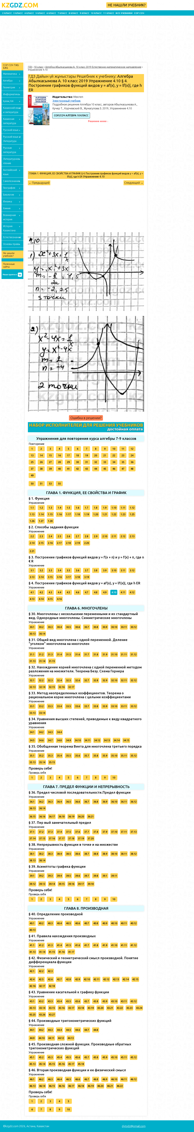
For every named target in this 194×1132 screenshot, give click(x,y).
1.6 (77, 507)
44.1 (32, 1030)
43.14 (42, 1008)
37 (32, 468)
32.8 (95, 680)
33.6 (77, 706)
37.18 (71, 838)
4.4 (59, 592)
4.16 (59, 599)
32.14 (42, 687)
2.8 (86, 536)
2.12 (123, 536)
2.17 (59, 543)
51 (41, 483)
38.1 (32, 853)
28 (59, 462)
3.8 (95, 570)
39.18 (91, 884)
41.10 (114, 945)
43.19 (91, 1008)
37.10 (114, 831)
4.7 (86, 592)
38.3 (50, 853)
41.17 (71, 952)
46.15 (52, 1086)
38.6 (77, 853)
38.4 (59, 853)
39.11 (114, 875)
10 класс (96, 13)
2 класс (7, 13)
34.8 (59, 740)
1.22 (114, 514)
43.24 (139, 1008)
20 (95, 455)
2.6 (68, 536)
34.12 (97, 740)
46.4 (59, 1079)
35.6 (77, 755)
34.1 (32, 732)
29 (68, 462)
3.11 (123, 570)
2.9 (95, 536)
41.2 (41, 945)
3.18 (77, 577)
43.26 (42, 1014)
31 (86, 462)
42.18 (52, 986)
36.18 (62, 816)
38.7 (86, 853)
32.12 (133, 680)
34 (113, 462)
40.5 (68, 923)
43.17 (71, 1008)
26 (41, 462)
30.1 (32, 627)
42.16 (32, 986)
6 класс (51, 13)
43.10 (114, 1001)
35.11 (124, 755)
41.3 (50, 945)
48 (132, 468)
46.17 (71, 1086)
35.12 (133, 755)
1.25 (132, 514)
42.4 (32, 979)
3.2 (41, 570)
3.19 (86, 577)
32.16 (62, 687)
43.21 (110, 1008)
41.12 (133, 945)
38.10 (114, 853)
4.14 (41, 599)
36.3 (50, 801)
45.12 (133, 1057)
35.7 (86, 755)
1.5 (68, 507)
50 (32, 483)
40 (59, 468)
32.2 (41, 680)
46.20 (100, 1086)
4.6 (77, 592)
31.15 (52, 661)
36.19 (71, 816)
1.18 (77, 514)
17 (68, 455)
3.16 (59, 577)
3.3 (50, 570)
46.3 (50, 1079)
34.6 (41, 740)
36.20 (81, 816)
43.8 (95, 1001)
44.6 (77, 1030)
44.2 (41, 1030)
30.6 (77, 627)
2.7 (77, 536)
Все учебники (124, 13)
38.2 (41, 853)
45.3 (50, 1057)
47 (123, 468)
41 (68, 468)
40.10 (114, 923)
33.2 (41, 706)
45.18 (81, 1064)
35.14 (42, 762)
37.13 (133, 831)
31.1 (32, 654)
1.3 (50, 507)
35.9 (104, 755)
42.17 (42, 986)
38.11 (124, 853)
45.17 (71, 1064)
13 (32, 455)
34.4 (59, 732)
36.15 (32, 816)
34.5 (32, 740)
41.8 (95, 945)
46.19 (91, 1086)
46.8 (95, 1079)
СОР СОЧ (139, 13)
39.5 (68, 875)
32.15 (52, 687)
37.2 (41, 831)
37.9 (104, 831)
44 (95, 468)
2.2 (32, 536)
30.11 (124, 627)
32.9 (104, 680)
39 (50, 468)
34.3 (50, 732)
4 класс (29, 13)
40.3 (50, 923)
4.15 (50, 599)
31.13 (32, 661)
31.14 (42, 661)
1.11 (123, 507)
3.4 (59, 570)
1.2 (41, 507)
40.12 (133, 923)
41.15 (52, 952)
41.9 (104, 945)
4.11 (123, 592)
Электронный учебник (66, 100)
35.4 (59, 755)
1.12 (132, 507)
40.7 (86, 923)
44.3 (50, 1030)
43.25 (32, 1014)
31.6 (77, 654)
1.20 (95, 514)
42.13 (116, 979)
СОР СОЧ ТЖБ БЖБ (11, 66)
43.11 (124, 1001)
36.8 (95, 801)
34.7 (50, 740)
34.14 (117, 740)
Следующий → (133, 182)
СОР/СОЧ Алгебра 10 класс (71, 115)
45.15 (52, 1064)
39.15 (62, 884)
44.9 (32, 1038)
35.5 (68, 755)
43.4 (59, 1001)
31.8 (95, 654)
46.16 (62, 1086)
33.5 (68, 706)
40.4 (59, 923)
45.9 (104, 1057)
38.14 (42, 860)
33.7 (86, 706)
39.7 (86, 875)
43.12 (133, 1001)
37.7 (86, 831)
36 (132, 462)
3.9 (104, 570)
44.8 (95, 1030)
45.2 (41, 1057)
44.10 (41, 1038)
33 (104, 462)
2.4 (50, 536)
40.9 (104, 923)
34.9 (68, 740)
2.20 (86, 543)
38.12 (133, 853)
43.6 (77, 1001)
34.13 (107, 740)
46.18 (81, 1086)
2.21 (32, 551)
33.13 (32, 713)
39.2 (41, 875)
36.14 (42, 808)
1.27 (41, 521)
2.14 (32, 543)
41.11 (124, 945)
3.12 (132, 570)
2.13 (132, 536)
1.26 (32, 521)
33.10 (114, 706)
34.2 (41, 732)
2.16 (50, 543)
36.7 (86, 801)
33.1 (32, 706)
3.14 (41, 577)
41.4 (59, 945)
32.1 (32, 680)
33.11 (124, 706)
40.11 (124, 923)
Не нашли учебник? (127, 5)
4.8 (95, 592)
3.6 (77, 570)
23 (123, 455)
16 (59, 455)
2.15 (41, 543)
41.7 (86, 945)
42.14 (126, 979)
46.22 (120, 1086)
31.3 (50, 654)
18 (77, 455)
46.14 (42, 1086)
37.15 (42, 838)
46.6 (77, 1079)
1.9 (104, 507)
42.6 (50, 979)
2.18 (68, 543)
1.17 (68, 514)
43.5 (68, 1001)
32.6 (77, 680)
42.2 (41, 971)
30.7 (86, 627)
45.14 (42, 1064)
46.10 (114, 1079)
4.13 (32, 599)
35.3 (50, 755)
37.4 (59, 831)
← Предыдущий (39, 182)
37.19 (81, 838)
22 (113, 455)
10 (113, 448)
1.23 (123, 514)
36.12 (133, 801)
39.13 (42, 884)
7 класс (62, 13)
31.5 (68, 654)
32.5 (68, 680)
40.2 (41, 923)
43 (86, 468)
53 (50, 483)
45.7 (86, 1057)
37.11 (124, 831)
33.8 (95, 706)
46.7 (86, 1079)
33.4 (59, 706)
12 (132, 448)
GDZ (20, 5)
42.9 (77, 979)
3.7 (86, 570)
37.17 (62, 838)
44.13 (71, 1038)
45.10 (114, 1057)
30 (77, 462)
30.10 (114, 627)
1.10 (114, 507)
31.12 (133, 654)
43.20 (100, 1008)
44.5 (68, 1030)
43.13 (32, 1008)
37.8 (95, 831)
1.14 (41, 514)
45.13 (32, 1064)
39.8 (95, 875)
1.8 (95, 507)
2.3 (41, 536)
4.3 (50, 592)
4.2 (41, 592)
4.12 (132, 592)
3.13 (32, 577)
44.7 (86, 1030)
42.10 (87, 979)
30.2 (41, 627)
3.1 (32, 570)
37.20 (91, 838)
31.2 (41, 654)
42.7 (59, 979)
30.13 (32, 633)
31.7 (86, 654)
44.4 (59, 1030)
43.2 (41, 1001)
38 (41, 468)
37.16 (52, 838)
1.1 (32, 507)
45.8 (95, 1057)
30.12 (133, 627)
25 (32, 462)
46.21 (110, 1086)
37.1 (32, 831)
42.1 (32, 971)
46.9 (104, 1079)
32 (95, 462)
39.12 (32, 884)
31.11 (124, 654)
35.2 (41, 755)
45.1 (32, 1057)
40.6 (77, 923)
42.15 (135, 979)
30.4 (59, 627)
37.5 (68, 831)
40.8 (95, 923)
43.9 (104, 1001)
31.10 (114, 654)
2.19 (77, 543)
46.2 (41, 1079)
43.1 (32, 1001)
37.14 (32, 838)
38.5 (68, 853)
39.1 (32, 875)
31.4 (59, 654)
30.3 (50, 627)
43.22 (120, 1008)
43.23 (129, 1008)
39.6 (77, 875)
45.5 (68, 1057)
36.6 (77, 801)
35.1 (32, 755)
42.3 (50, 971)
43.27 (52, 1014)
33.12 (133, 706)
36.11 (124, 801)
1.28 (50, 521)
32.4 (59, 680)
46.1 (32, 1079)
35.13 (32, 762)
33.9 (104, 706)
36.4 (59, 801)
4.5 (68, 592)
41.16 (62, 952)
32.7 (86, 680)
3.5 (68, 570)
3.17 (68, 577)
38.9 (104, 853)
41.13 (32, 952)
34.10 (78, 740)
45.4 (59, 1057)
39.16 (71, 884)
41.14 (42, 952)
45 (104, 468)
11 (123, 448)
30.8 (95, 627)
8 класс (73, 13)
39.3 (50, 875)
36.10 (114, 801)
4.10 (114, 592)
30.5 (68, 627)
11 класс (108, 13)
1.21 (104, 514)
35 (123, 462)
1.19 (86, 514)
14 (41, 455)
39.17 (81, 884)
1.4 (59, 507)
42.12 (106, 979)
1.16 (59, 514)
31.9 (104, 654)
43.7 (86, 1001)
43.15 (52, 1008)
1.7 (86, 507)
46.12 (133, 1079)
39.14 (52, 884)
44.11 (51, 1038)
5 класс (40, 13)
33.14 (42, 713)
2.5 (59, 536)
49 (32, 475)
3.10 (114, 570)
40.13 (32, 930)
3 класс (18, 13)
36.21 (91, 816)
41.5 (68, 945)
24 (132, 455)
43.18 (81, 1008)
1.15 (50, 514)
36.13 (32, 808)
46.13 (32, 1086)
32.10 (114, 680)
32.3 (50, 680)
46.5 (68, 1079)
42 (77, 468)
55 (59, 483)
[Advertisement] (92, 38)
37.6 (77, 831)
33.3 (50, 706)
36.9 (104, 801)
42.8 (68, 979)
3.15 (50, 577)
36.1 (32, 801)
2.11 (114, 536)
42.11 (97, 979)
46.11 (124, 1079)
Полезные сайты (9, 265)
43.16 (62, 1008)
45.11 (124, 1057)
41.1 (32, 945)
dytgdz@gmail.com (134, 1126)
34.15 (126, 740)
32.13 (32, 687)
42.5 (41, 979)
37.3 (50, 831)
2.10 (104, 536)
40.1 (32, 923)
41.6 (77, 945)
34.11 (87, 740)
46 (113, 468)
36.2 (41, 801)
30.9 (104, 627)
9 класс (84, 13)
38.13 (32, 860)
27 (50, 462)
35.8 (95, 755)
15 (50, 455)
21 (104, 455)
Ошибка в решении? (85, 418)
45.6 (77, 1057)
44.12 (61, 1038)
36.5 (68, 801)
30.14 (42, 633)
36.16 (42, 816)
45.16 (62, 1064)
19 (86, 455)
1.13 (32, 514)
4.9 (104, 592)
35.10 (114, 755)
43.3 (50, 1001)
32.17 (71, 687)
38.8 (95, 853)
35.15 (52, 762)
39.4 (59, 875)
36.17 (52, 816)
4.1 (32, 592)
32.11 (124, 680)
